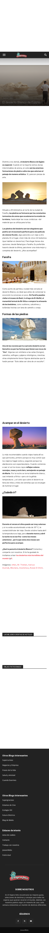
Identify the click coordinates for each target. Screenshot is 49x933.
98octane (14, 568)
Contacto (5, 840)
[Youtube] (31, 921)
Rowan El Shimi (36, 568)
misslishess (24, 568)
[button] (4, 55)
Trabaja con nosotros (10, 845)
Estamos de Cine (9, 805)
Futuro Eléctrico (8, 815)
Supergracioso (8, 800)
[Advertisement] (24, 25)
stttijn (14, 565)
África (11, 98)
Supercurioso (7, 760)
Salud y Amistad (8, 775)
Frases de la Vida (9, 770)
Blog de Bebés (8, 820)
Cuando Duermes (9, 780)
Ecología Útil (7, 810)
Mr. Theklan (22, 565)
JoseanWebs (7, 850)
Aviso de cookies (8, 835)
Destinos (5, 98)
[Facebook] (18, 921)
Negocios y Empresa (10, 765)
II (11, 558)
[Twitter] (24, 921)
